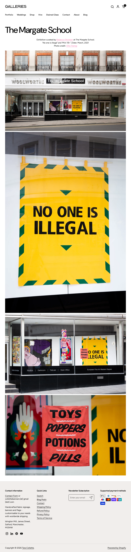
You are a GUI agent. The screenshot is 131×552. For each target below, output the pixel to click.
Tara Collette (28, 548)
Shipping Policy (44, 507)
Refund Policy (43, 510)
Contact (40, 503)
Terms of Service (44, 518)
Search (40, 496)
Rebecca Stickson (64, 39)
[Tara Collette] (21, 6)
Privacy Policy (43, 514)
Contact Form (11, 496)
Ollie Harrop (71, 46)
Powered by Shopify (117, 548)
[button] (112, 6)
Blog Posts (41, 499)
